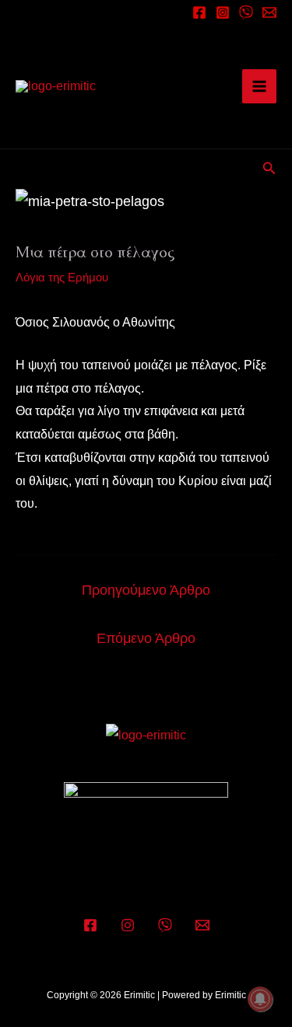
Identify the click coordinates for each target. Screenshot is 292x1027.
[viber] (246, 12)
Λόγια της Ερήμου (62, 277)
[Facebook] (199, 12)
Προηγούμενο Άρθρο (146, 590)
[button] (269, 169)
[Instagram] (223, 12)
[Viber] (165, 925)
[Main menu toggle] (259, 86)
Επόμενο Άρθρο (146, 638)
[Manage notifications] (260, 999)
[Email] (269, 12)
